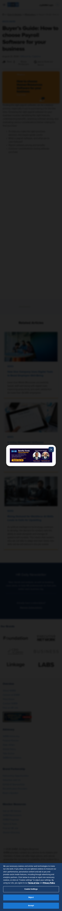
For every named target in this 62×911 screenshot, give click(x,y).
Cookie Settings (31, 889)
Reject (31, 897)
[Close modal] (51, 449)
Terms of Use (33, 883)
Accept (31, 906)
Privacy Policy (49, 883)
